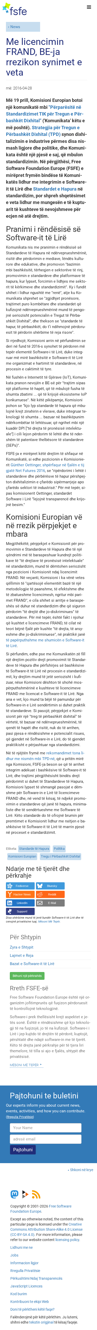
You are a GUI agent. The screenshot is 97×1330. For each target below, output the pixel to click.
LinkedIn (22, 902)
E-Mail (52, 902)
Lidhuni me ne (21, 1247)
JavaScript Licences (26, 1286)
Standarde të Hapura (34, 849)
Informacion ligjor (24, 1263)
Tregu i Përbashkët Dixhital (60, 856)
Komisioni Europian (22, 856)
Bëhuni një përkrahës (27, 976)
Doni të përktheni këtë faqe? (32, 1309)
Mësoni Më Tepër (24, 1064)
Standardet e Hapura (55, 189)
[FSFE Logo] (15, 9)
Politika (59, 849)
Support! (22, 911)
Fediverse (22, 885)
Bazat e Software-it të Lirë (32, 963)
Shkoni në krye (81, 1170)
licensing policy (67, 1240)
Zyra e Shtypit (21, 947)
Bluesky (52, 885)
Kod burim (18, 1294)
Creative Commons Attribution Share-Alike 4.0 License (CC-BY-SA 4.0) (46, 1229)
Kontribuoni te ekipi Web (29, 1302)
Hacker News (22, 894)
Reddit (52, 894)
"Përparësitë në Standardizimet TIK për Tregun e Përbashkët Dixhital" (45, 114)
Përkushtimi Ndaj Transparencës (36, 1278)
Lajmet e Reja (21, 955)
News (15, 27)
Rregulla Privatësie (25, 1271)
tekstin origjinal (41, 1322)
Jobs (14, 1255)
